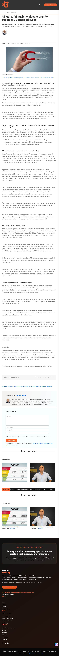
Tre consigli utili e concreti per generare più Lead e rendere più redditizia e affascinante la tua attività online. (30, 77)
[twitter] (5, 643)
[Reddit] (40, 377)
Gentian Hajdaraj (6, 43)
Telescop (4, 632)
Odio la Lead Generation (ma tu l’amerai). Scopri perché (41, 526)
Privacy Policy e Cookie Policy (34, 653)
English (4, 606)
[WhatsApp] (46, 377)
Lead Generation (43, 386)
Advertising (5, 623)
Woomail (4, 634)
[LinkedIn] (43, 377)
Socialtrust (5, 639)
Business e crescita (7, 620)
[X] (38, 377)
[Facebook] (35, 377)
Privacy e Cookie (6, 609)
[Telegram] (48, 377)
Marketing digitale (6, 613)
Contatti (4, 604)
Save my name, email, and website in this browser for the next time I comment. (29, 437)
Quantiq (4, 630)
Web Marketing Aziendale (8, 594)
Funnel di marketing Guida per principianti (10, 526)
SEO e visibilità (6, 616)
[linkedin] (7, 643)
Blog (3, 602)
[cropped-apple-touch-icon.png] (5, 1)
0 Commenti (12, 528)
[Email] (53, 377)
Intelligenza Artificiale (7, 618)
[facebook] (2, 643)
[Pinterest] (51, 377)
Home (3, 599)
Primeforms (5, 637)
